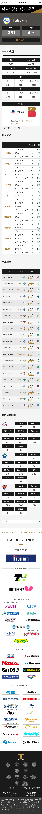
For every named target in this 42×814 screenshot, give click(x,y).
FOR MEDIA (11, 795)
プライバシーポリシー (11, 793)
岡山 (21, 277)
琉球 (21, 315)
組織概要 (11, 788)
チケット (32, 114)
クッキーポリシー (20, 807)
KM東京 (20, 283)
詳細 (31, 109)
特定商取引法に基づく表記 (31, 789)
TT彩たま (20, 290)
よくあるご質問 (30, 793)
